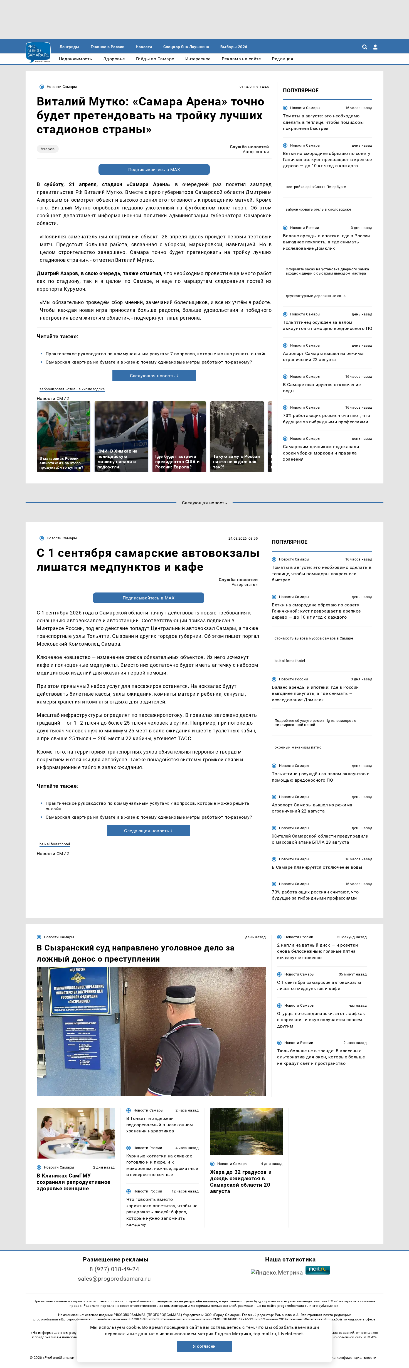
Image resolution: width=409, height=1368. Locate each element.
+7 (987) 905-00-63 (144, 1319)
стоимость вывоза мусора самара (305, 638)
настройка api (298, 186)
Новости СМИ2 (53, 398)
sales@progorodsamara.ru (114, 1278)
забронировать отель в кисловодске (72, 389)
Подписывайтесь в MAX (154, 169)
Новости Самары (62, 87)
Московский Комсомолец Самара (78, 644)
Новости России (304, 227)
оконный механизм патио (298, 747)
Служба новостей (249, 146)
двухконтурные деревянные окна (316, 296)
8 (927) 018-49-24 (114, 1269)
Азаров (48, 149)
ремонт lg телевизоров (333, 720)
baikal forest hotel (55, 844)
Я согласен (204, 1346)
